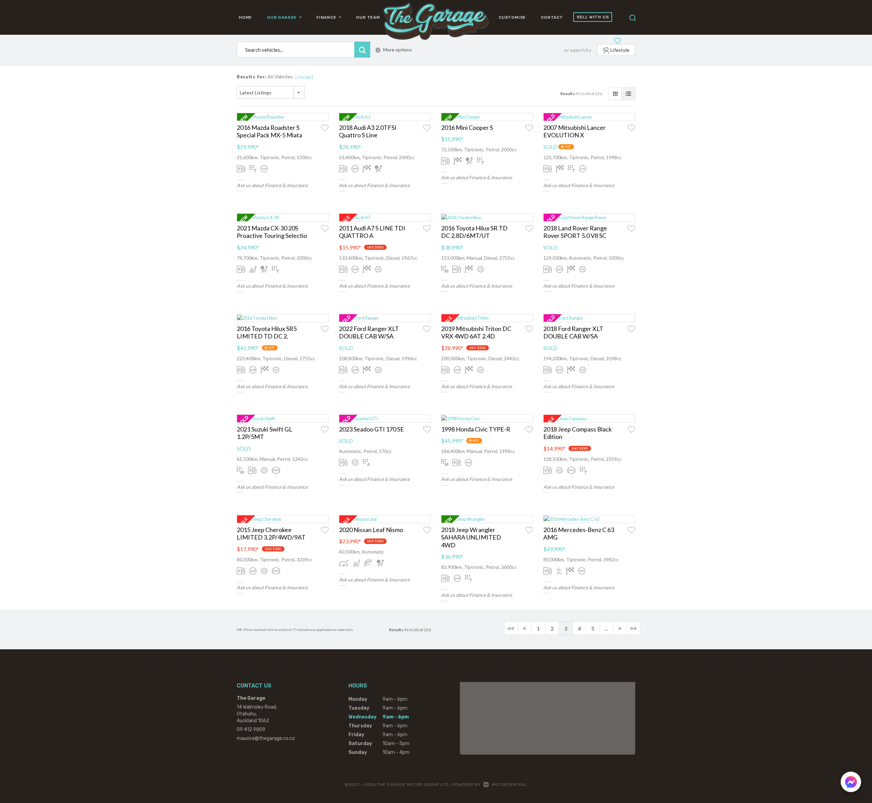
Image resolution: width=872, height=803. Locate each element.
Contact (552, 17)
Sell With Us (593, 17)
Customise (512, 17)
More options (397, 49)
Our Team (368, 17)
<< (511, 628)
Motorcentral (510, 784)
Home (245, 17)
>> (633, 628)
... (606, 628)
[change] (304, 77)
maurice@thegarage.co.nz (266, 738)
